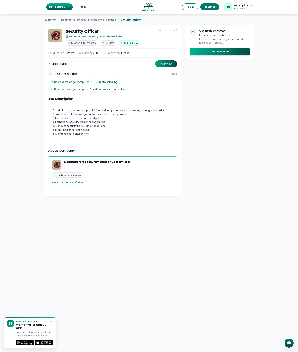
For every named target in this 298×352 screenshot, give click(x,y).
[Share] (175, 30)
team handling (108, 82)
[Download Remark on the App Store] (44, 342)
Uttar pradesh (88, 42)
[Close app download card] (51, 321)
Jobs (83, 7)
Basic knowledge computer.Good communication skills (89, 89)
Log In (190, 7)
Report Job (59, 64)
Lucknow (75, 42)
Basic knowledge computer (71, 82)
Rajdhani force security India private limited (88, 19)
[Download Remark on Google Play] (25, 342)
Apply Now (166, 63)
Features (59, 7)
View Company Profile (66, 182)
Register (209, 7)
